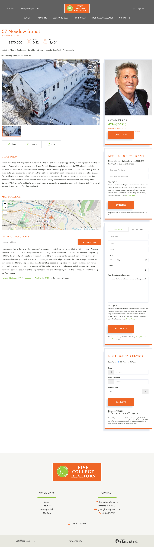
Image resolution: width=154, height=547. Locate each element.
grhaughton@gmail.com (30, 8)
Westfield (39, 278)
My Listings (112, 129)
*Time (110, 265)
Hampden (28, 278)
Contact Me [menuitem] (124, 18)
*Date (110, 255)
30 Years (123, 362)
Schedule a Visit (138, 229)
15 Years (133, 362)
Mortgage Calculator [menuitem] (102, 18)
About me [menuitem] (42, 18)
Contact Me (121, 134)
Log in (134, 8)
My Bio (137, 131)
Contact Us (118, 229)
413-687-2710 (12, 8)
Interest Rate (113, 387)
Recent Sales (121, 129)
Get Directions (89, 242)
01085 (47, 278)
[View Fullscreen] (5, 212)
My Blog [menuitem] (47, 513)
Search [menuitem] (27, 18)
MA (20, 278)
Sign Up (141, 8)
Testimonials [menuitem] (80, 18)
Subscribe (121, 205)
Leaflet (79, 229)
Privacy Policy (130, 195)
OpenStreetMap (88, 229)
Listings (12, 278)
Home (4, 278)
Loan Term (112, 362)
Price (110, 368)
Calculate (121, 402)
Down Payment (114, 378)
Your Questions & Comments (119, 275)
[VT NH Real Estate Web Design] (127, 541)
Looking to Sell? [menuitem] (60, 18)
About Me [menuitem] (47, 505)
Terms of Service (112, 339)
